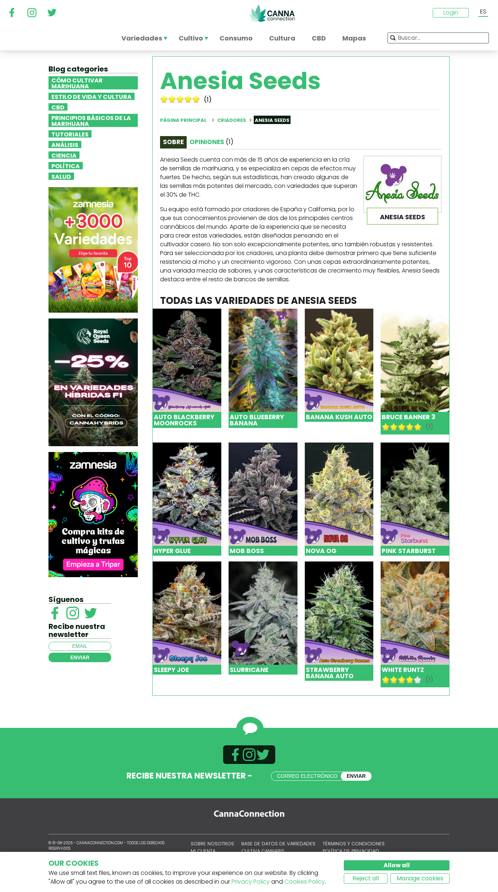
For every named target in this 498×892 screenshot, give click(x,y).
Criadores (231, 120)
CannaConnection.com (271, 13)
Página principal (183, 120)
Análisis (64, 144)
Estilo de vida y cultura (91, 96)
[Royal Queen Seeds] (93, 382)
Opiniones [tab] (211, 142)
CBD (58, 107)
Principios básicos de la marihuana (91, 120)
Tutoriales (70, 134)
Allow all (397, 865)
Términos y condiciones (354, 843)
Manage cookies (420, 878)
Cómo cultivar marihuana (77, 82)
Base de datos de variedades (278, 843)
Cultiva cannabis (262, 850)
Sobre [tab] (173, 142)
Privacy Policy (251, 881)
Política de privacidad (351, 850)
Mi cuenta (203, 850)
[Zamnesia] (93, 249)
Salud (61, 176)
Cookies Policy (304, 881)
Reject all (366, 878)
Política (65, 165)
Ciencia (64, 155)
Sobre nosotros (212, 843)
